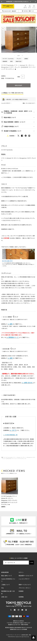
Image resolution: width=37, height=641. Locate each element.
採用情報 (21, 597)
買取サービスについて (25, 584)
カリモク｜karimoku (8, 58)
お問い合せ (4, 597)
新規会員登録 (5, 572)
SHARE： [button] (12, 136)
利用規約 (21, 591)
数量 (19, 77)
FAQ (2, 588)
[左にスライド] (15, 55)
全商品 (26, 58)
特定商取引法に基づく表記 (8, 592)
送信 (32, 562)
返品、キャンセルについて (29, 103)
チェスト (19, 58)
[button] (1, 1)
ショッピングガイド (5, 103)
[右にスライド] (22, 55)
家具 (11, 61)
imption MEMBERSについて (8, 580)
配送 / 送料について (6, 575)
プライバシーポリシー (25, 588)
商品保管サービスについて (26, 575)
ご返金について (5, 584)
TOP (2, 457)
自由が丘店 (18, 61)
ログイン (21, 572)
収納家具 (5, 61)
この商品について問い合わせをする (12, 93)
